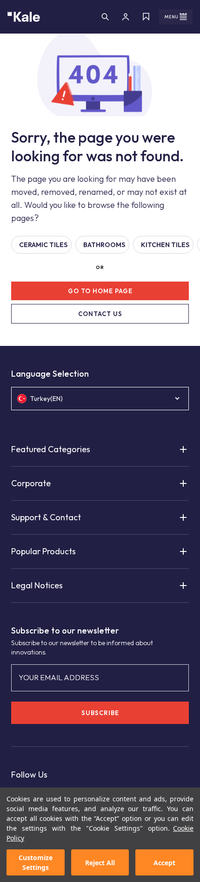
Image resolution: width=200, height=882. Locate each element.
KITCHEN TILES (165, 245)
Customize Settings (36, 862)
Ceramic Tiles (43, 245)
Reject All (100, 862)
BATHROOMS (104, 245)
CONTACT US (100, 313)
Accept (164, 862)
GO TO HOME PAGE (100, 291)
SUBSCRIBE (100, 713)
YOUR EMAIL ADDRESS (59, 677)
